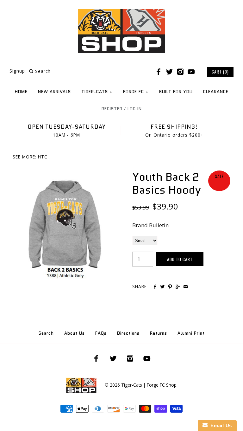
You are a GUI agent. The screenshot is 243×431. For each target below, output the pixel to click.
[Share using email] (186, 287)
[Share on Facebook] (155, 287)
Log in (135, 109)
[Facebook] (158, 72)
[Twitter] (169, 72)
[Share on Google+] (178, 287)
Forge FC (136, 92)
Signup (17, 71)
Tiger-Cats (97, 92)
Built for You (176, 92)
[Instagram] (180, 72)
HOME (21, 92)
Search (46, 333)
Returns (158, 333)
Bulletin (159, 225)
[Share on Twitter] (162, 287)
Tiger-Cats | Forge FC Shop (149, 385)
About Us (74, 333)
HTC (42, 157)
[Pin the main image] (170, 287)
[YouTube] (191, 72)
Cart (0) (220, 71)
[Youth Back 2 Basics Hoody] (62, 174)
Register (112, 109)
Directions (128, 333)
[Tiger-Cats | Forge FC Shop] (121, 10)
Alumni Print (191, 333)
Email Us (220, 425)
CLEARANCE (215, 92)
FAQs (101, 333)
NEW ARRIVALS (54, 92)
